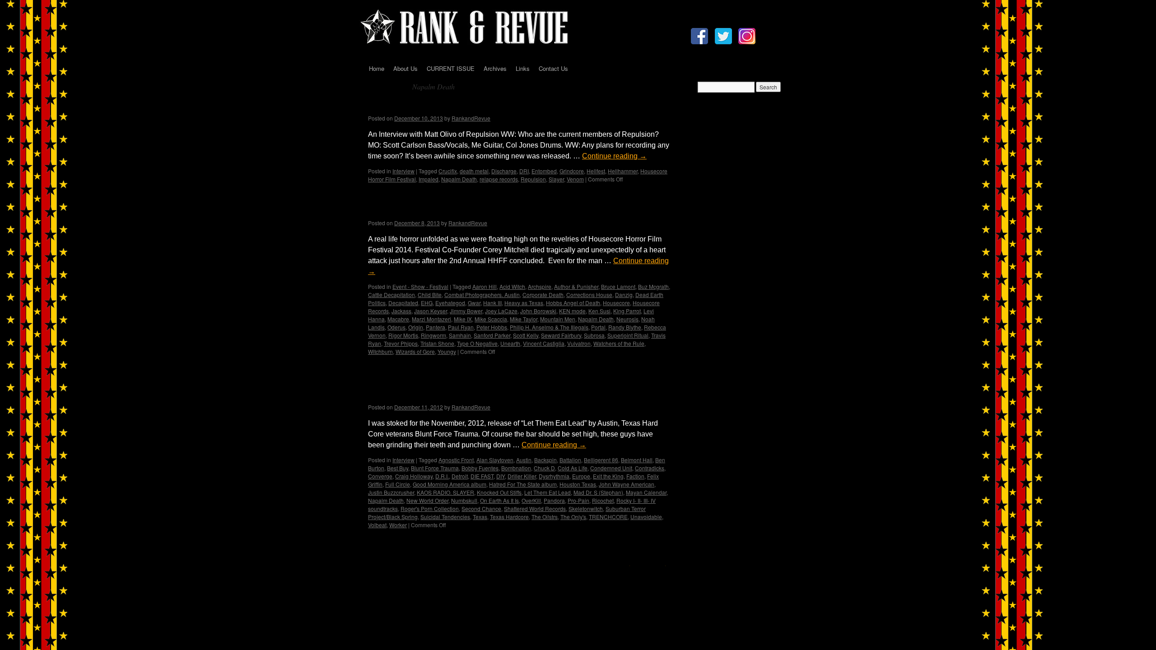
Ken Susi (599, 311)
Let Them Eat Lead (547, 492)
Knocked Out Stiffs (499, 492)
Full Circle (397, 484)
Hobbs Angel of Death (573, 302)
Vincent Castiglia (543, 343)
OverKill (531, 500)
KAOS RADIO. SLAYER (445, 492)
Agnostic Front (456, 460)
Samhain (460, 335)
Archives (495, 68)
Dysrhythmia (554, 476)
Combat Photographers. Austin (482, 294)
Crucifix (447, 171)
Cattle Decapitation (391, 294)
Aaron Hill (484, 286)
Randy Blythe (624, 327)
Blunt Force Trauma (435, 468)
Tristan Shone (437, 343)
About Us (405, 68)
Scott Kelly (525, 335)
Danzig (624, 294)
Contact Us (553, 68)
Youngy (447, 351)
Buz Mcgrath (653, 286)
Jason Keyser (430, 311)
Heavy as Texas (523, 302)
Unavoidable (646, 516)
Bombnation (516, 468)
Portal (598, 327)
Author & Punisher (576, 286)
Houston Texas (577, 484)
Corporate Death (543, 294)
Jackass (401, 311)
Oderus (396, 327)
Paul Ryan (461, 327)
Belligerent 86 (601, 460)
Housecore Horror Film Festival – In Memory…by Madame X (505, 211)
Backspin (545, 460)
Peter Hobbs (491, 327)
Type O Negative (477, 343)
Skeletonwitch (586, 508)
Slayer (556, 179)
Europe (581, 476)
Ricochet (603, 500)
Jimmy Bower (466, 311)
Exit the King (608, 476)
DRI (524, 171)
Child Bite (430, 294)
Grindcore (571, 171)
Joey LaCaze (501, 311)
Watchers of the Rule (618, 343)
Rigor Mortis (403, 335)
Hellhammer (623, 171)
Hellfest (596, 171)
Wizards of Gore (415, 351)
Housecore (616, 302)
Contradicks (649, 468)
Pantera (435, 327)
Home (376, 68)
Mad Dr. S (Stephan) (598, 492)
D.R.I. (442, 476)
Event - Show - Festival (420, 286)
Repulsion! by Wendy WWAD (433, 106)
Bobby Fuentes (480, 468)
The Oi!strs (544, 516)
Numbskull (464, 500)
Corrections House (589, 294)
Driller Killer (522, 476)
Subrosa (594, 335)
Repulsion (533, 179)
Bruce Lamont (618, 286)
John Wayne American (626, 484)
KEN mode (572, 311)
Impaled (428, 179)
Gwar (474, 302)
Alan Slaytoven (494, 460)
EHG (427, 302)
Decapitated (403, 302)
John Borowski (538, 311)
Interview (403, 171)
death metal (474, 171)
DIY (500, 476)
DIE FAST (482, 476)
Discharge (504, 171)
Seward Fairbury (561, 335)
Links (523, 68)
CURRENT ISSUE (451, 68)
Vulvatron (579, 343)
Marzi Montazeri (431, 319)
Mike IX (463, 319)
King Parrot (627, 311)
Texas (480, 516)
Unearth (510, 343)
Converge (380, 476)
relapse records (499, 179)
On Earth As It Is (499, 500)
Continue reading (614, 156)
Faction (635, 476)
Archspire (539, 286)
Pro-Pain (578, 500)
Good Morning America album (449, 484)
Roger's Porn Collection (430, 508)
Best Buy (397, 468)
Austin (523, 460)
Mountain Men (557, 319)
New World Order (427, 500)
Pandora (554, 500)
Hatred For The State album (523, 484)
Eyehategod (450, 302)
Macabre (398, 319)
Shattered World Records (535, 508)
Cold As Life (572, 468)
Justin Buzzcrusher (391, 492)
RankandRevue (471, 118)
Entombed (544, 171)
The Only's (573, 516)
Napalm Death (459, 179)
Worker (398, 525)
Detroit (460, 476)
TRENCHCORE (608, 516)
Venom (575, 179)
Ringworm (433, 335)
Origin (415, 327)
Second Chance (481, 508)
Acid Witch (512, 286)
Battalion (570, 460)
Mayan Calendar (646, 492)
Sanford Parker (492, 335)
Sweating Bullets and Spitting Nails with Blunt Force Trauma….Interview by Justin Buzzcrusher (487, 389)
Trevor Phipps (401, 343)
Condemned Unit (611, 468)
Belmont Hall (637, 460)
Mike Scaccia (491, 319)
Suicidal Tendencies (445, 516)
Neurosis (627, 319)
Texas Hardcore (509, 516)
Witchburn (380, 351)
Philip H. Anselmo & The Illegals (549, 327)
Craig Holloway (414, 476)
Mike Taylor (523, 319)
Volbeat (377, 525)
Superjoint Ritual (627, 335)
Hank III (492, 302)
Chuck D (544, 468)
